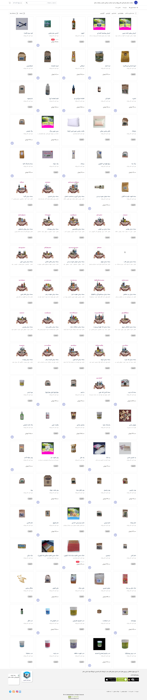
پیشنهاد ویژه (12, 13)
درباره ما (125, 7)
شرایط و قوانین (124, 691)
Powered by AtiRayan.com (73, 698)
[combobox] (41, 2)
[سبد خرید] (10, 3)
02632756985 (134, 675)
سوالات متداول (116, 691)
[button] (17, 2)
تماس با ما (118, 7)
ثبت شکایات (109, 691)
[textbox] (40, 2)
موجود (20, 13)
